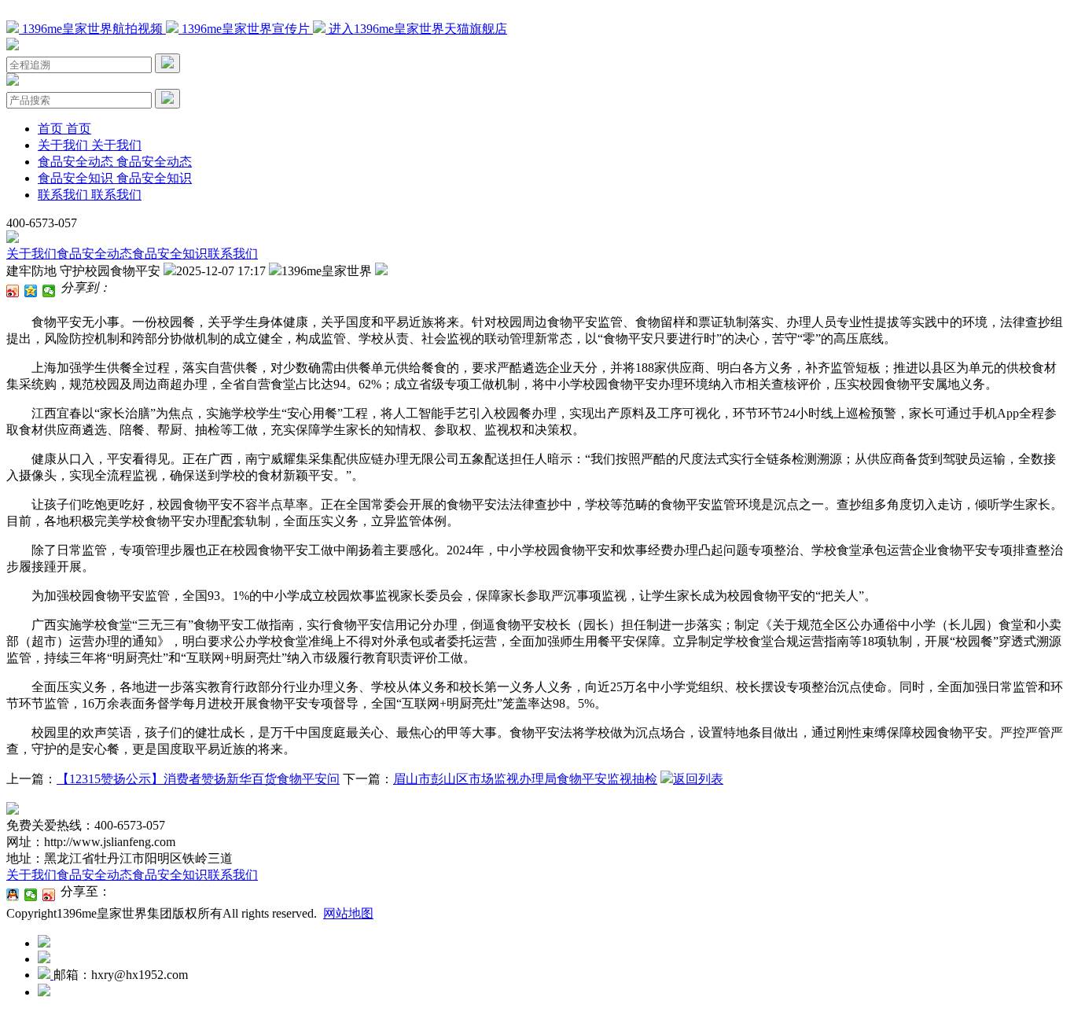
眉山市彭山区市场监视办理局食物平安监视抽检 (525, 779)
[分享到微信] (49, 291)
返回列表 (698, 779)
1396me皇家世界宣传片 (245, 28)
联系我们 (233, 253)
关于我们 (31, 253)
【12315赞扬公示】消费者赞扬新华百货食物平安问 (198, 779)
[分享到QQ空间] (31, 291)
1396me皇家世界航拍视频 (92, 28)
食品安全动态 (94, 253)
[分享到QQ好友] (13, 895)
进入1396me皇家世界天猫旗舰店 (416, 28)
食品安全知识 (170, 253)
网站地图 (348, 913)
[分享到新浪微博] (13, 291)
